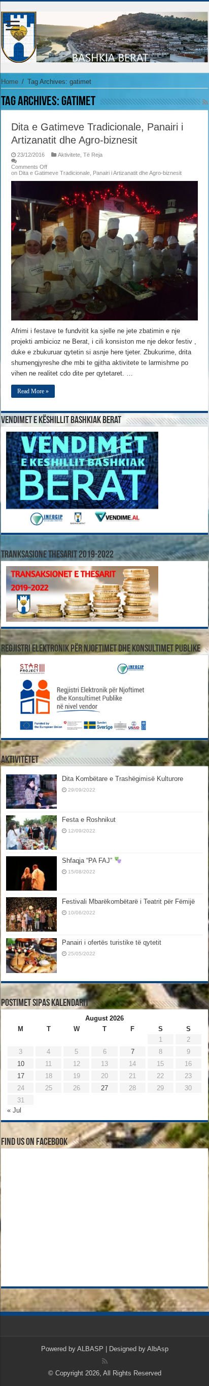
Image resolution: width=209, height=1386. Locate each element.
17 (20, 1076)
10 (20, 1064)
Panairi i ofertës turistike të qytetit (111, 942)
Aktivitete (69, 155)
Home (9, 81)
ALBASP (90, 1349)
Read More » (33, 391)
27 (104, 1088)
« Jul (14, 1110)
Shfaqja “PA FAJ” (88, 860)
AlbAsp (157, 1349)
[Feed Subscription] (205, 102)
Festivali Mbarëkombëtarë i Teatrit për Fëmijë (128, 901)
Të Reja (92, 155)
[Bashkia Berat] (104, 35)
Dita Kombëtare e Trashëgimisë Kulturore (122, 778)
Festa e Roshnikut (89, 819)
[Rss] (105, 1361)
